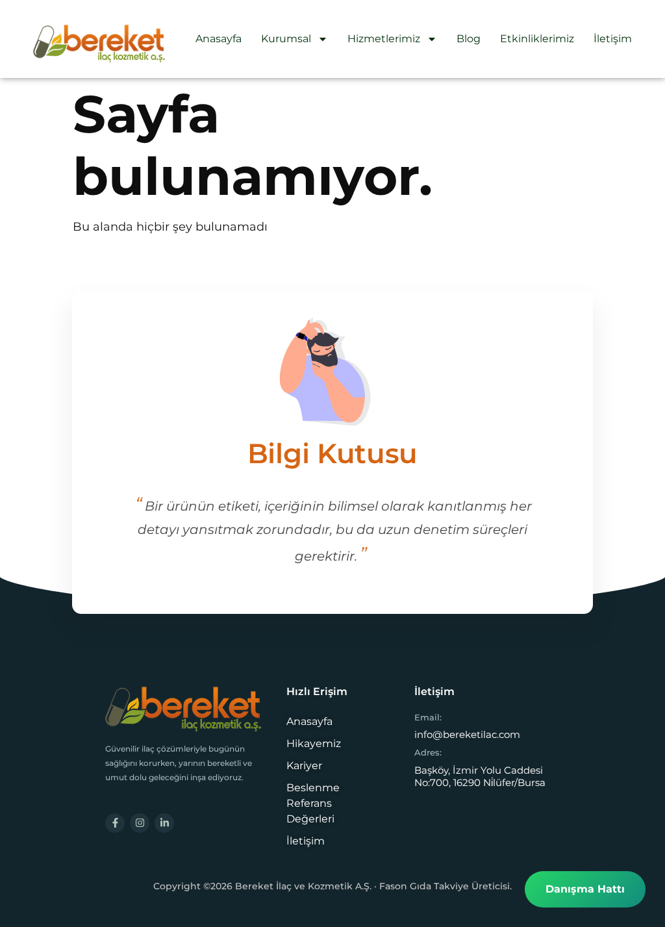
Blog (469, 38)
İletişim (613, 38)
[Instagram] (139, 823)
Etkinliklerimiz (537, 38)
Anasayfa (218, 38)
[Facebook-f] (115, 823)
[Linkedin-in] (164, 823)
